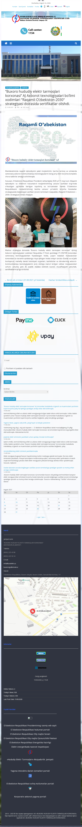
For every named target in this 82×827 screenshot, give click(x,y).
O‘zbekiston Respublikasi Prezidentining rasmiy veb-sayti (30, 725)
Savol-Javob (22, 7)
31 (16, 512)
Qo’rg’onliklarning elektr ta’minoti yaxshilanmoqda (21, 451)
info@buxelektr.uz (10, 563)
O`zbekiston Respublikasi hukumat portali (30, 729)
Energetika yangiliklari (12, 87)
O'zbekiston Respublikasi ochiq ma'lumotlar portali (30, 783)
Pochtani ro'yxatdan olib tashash (19, 368)
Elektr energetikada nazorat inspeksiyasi (30, 746)
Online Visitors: (9, 689)
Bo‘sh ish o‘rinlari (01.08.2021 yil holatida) (25, 280)
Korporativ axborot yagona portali (30, 796)
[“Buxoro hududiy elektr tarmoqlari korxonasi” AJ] (6, 43)
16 (5, 505)
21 (59, 505)
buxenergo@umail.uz (11, 567)
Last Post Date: (9, 699)
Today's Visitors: (9, 696)
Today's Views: (9, 692)
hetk (18, 107)
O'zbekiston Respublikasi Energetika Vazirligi (30, 742)
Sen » (43, 517)
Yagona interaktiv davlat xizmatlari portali (30, 771)
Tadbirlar (25, 87)
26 (38, 509)
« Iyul (38, 517)
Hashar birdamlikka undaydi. (63, 280)
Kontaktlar (30, 7)
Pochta (37, 7)
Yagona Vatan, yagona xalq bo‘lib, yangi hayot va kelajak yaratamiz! (27, 423)
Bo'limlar (7, 389)
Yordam (14, 7)
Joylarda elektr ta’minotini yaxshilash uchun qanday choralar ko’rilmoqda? (29, 437)
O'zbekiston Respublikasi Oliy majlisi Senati (30, 734)
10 (16, 502)
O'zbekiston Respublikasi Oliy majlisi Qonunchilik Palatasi (30, 738)
